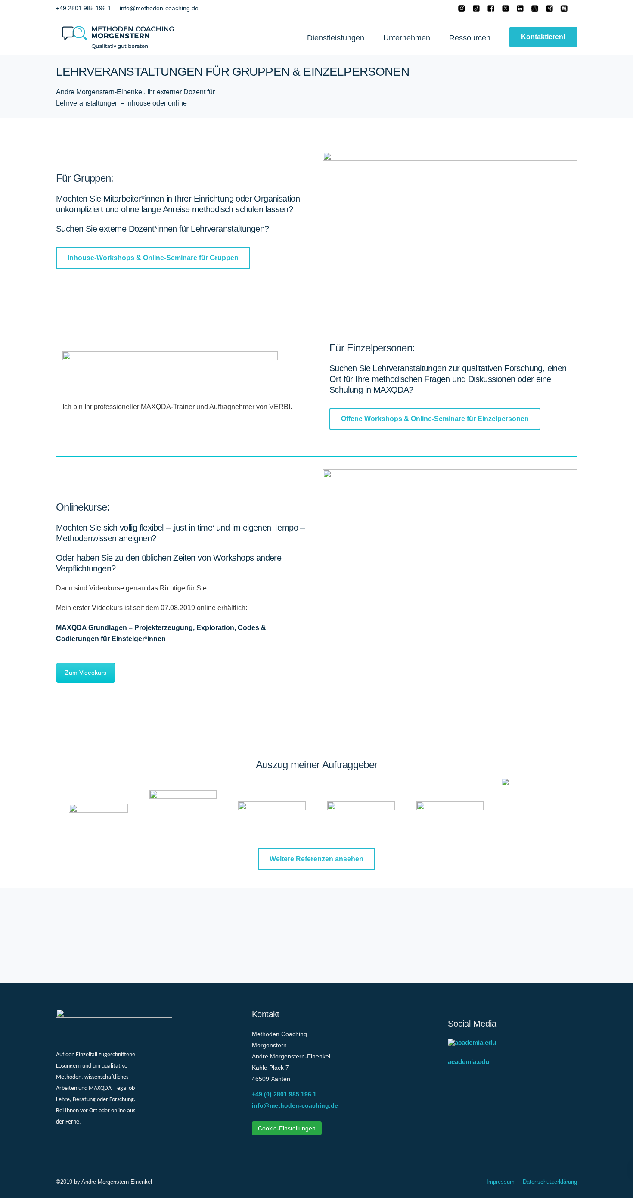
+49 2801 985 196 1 (83, 8)
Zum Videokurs (85, 672)
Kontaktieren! (543, 36)
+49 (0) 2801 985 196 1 (284, 1094)
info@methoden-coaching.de (159, 8)
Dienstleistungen (335, 38)
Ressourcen (469, 38)
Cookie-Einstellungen (287, 1128)
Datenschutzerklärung (550, 1182)
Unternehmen (406, 38)
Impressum (501, 1182)
